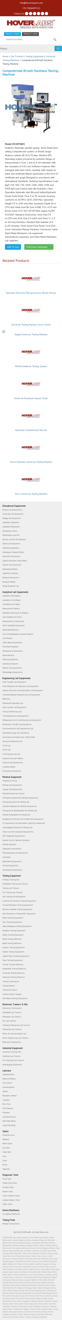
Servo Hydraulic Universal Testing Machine (31, 461)
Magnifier (6, 1169)
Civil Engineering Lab (11, 754)
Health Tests (7, 1191)
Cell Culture (7, 1083)
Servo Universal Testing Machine (31, 493)
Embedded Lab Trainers (11, 1012)
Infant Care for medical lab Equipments (17, 832)
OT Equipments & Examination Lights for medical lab (23, 823)
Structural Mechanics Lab (12, 741)
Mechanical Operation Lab (12, 703)
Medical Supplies (9, 844)
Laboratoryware (8, 1074)
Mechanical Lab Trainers (12, 1029)
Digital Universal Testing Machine (31, 334)
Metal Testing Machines (12, 939)
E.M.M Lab (6, 750)
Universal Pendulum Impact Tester (31, 398)
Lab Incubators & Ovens (11, 617)
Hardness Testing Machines (13, 977)
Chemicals (6, 857)
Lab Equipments (9, 1117)
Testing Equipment (34, 56)
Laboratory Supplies (10, 573)
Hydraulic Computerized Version (31, 430)
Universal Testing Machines (13, 973)
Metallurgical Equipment (12, 1064)
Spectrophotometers (10, 630)
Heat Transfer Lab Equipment (14, 682)
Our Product (17, 56)
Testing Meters (8, 986)
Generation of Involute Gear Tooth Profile (18, 737)
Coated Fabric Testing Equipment (15, 956)
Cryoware (6, 1100)
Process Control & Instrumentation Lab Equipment (22, 690)
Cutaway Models (8, 767)
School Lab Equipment (11, 543)
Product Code (30, 34)
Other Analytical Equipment (13, 625)
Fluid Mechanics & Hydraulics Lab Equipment (20, 686)
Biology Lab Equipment (11, 518)
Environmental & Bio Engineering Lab (17, 728)
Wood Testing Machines (11, 943)
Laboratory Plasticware (11, 527)
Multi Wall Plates (9, 1121)
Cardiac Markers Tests (11, 1200)
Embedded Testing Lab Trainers (15, 884)
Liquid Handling (8, 1125)
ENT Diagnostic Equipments (13, 836)
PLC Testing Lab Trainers (12, 892)
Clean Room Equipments (12, 642)
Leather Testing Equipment (13, 947)
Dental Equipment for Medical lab (15, 802)
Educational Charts (9, 531)
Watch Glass (7, 1143)
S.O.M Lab (6, 745)
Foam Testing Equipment (12, 960)
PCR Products (7, 1108)
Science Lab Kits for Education (14, 539)
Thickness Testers (9, 990)
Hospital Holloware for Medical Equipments (19, 806)
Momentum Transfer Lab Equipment (16, 724)
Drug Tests (6, 1179)
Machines (6, 699)
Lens (4, 1156)
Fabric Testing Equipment (12, 918)
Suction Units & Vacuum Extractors (16, 840)
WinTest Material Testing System (31, 366)
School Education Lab (10, 586)
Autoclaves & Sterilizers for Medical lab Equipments (22, 819)
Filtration (6, 1112)
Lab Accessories (8, 1087)
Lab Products (7, 638)
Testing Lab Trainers (10, 888)
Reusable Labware (9, 1095)
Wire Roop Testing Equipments (14, 998)
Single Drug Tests (9, 1183)
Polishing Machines (10, 659)
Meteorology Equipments (12, 672)
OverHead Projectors (10, 646)
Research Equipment (10, 577)
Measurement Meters (11, 608)
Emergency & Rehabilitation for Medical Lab (19, 810)
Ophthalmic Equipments (12, 870)
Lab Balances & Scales (11, 604)
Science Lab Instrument (11, 565)
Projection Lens (8, 1135)
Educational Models (10, 569)
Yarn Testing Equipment (12, 922)
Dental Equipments (10, 865)
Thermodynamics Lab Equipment (15, 716)
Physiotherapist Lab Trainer (13, 793)
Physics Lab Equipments (12, 510)
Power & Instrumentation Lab (14, 1033)
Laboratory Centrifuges (11, 600)
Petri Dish (6, 1104)
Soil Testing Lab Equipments (13, 896)
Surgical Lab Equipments (12, 789)
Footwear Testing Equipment (14, 930)
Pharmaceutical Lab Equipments (15, 853)
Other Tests (7, 1204)
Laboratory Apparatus (10, 548)
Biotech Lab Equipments (12, 668)
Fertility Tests (8, 1187)
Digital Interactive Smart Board (14, 560)
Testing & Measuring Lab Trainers (16, 1025)
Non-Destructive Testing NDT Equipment (19, 913)
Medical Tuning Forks (10, 1224)
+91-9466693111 (31, 8)
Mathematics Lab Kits (11, 535)
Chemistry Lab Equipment (12, 514)
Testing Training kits (10, 880)
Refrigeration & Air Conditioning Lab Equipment (21, 720)
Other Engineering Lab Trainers (15, 1038)
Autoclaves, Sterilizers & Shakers (15, 613)
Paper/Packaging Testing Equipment (17, 926)
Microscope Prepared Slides (13, 552)
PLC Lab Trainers (9, 1021)
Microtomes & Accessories (12, 651)
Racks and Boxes (9, 1079)
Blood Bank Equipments (11, 861)
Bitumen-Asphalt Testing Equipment (17, 909)
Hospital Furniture (9, 781)
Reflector (5, 1139)
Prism (4, 1160)
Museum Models (8, 582)
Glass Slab (6, 1152)
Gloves (5, 1091)
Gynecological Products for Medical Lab (17, 827)
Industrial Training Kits (11, 1052)
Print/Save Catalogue (37, 246)
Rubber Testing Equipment (13, 952)
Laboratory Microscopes (11, 596)
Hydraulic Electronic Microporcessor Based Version (31, 292)
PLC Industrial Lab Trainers (13, 1060)
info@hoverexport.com (31, 2)
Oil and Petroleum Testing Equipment (17, 905)
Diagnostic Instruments (11, 849)
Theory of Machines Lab (11, 711)
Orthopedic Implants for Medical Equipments (20, 798)
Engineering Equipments (12, 762)
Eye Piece (6, 1148)
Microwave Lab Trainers (11, 1017)
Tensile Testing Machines (12, 964)
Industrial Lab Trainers (11, 1056)
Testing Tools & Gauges (11, 994)
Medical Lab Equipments (12, 785)
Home (5, 56)
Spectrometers (8, 655)
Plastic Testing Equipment (12, 935)
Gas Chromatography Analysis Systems (17, 634)
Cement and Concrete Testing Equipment (19, 901)
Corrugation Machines (11, 1214)
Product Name (12, 34)
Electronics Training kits (11, 1008)
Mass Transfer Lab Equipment (14, 707)
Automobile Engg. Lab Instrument (15, 733)
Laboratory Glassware (10, 522)
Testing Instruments (10, 981)
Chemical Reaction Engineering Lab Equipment (21, 695)
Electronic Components (11, 1042)
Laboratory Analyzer (10, 664)
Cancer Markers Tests (11, 1196)
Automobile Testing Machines (14, 969)
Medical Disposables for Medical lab (16, 815)
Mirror (4, 1165)
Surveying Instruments (11, 771)
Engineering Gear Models (12, 758)
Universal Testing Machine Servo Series (31, 324)
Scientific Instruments (11, 556)
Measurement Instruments (13, 621)
